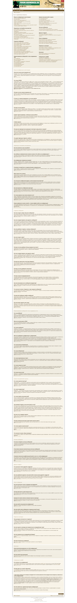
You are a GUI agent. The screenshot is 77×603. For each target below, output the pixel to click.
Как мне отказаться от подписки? (44, 49)
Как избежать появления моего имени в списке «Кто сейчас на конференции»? (24, 31)
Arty (35, 598)
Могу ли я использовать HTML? (19, 59)
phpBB (45, 176)
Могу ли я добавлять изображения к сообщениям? (22, 61)
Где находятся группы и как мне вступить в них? (46, 21)
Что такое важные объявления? (19, 62)
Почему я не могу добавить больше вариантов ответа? (22, 46)
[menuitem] (58, 9)
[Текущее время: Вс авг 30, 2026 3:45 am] (62, 12)
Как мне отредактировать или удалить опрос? (21, 47)
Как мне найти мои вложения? (44, 54)
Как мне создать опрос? (18, 45)
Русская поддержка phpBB (38, 599)
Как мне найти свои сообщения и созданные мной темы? (48, 43)
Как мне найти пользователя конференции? (46, 42)
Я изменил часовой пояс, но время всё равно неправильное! (23, 33)
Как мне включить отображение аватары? (20, 36)
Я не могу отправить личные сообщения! (45, 28)
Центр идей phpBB (17, 570)
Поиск (15, 10)
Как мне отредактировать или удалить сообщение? (22, 43)
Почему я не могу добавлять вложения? (20, 49)
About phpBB (58, 564)
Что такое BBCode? (17, 58)
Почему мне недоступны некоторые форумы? (21, 48)
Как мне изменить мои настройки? (19, 29)
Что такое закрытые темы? (18, 65)
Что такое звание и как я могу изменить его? (21, 37)
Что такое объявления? (17, 63)
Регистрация (21, 10)
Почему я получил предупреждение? (20, 50)
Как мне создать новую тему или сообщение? (21, 42)
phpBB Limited (43, 563)
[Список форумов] (38, 4)
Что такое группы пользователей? (44, 20)
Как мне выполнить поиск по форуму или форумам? (47, 39)
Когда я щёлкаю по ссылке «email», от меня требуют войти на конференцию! (24, 38)
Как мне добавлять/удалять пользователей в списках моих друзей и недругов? (50, 35)
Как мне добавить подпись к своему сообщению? (22, 44)
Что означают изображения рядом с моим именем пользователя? (24, 35)
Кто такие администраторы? (43, 18)
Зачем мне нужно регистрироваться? (20, 18)
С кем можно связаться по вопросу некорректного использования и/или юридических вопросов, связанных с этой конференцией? (50, 60)
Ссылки (15, 9)
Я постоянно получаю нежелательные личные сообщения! (48, 29)
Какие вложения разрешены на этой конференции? (47, 53)
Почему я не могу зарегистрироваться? (20, 20)
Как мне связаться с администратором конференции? (47, 61)
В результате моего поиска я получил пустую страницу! (48, 41)
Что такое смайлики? (17, 60)
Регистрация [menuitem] (62, 9)
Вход (17, 10)
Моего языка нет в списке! (18, 34)
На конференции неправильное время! (20, 32)
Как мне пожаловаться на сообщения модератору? (22, 51)
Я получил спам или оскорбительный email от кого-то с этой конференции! (51, 30)
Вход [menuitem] (60, 9)
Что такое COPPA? (17, 19)
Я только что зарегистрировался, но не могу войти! (22, 21)
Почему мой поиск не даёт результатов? (45, 40)
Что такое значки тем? (17, 66)
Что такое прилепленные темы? (19, 64)
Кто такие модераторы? (42, 19)
